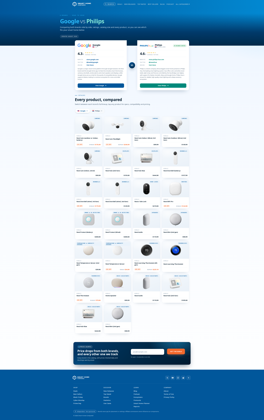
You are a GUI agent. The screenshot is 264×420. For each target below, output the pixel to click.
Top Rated (141, 4)
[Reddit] (183, 378)
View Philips (162, 86)
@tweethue (153, 62)
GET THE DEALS (176, 351)
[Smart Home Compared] (81, 377)
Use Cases (107, 403)
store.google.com (93, 59)
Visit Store (90, 65)
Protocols (137, 400)
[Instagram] (178, 378)
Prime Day (77, 403)
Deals (119, 4)
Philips (158, 45)
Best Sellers (153, 4)
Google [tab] (84, 111)
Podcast (170, 4)
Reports (137, 406)
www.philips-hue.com (156, 59)
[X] (167, 378)
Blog (162, 4)
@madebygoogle (92, 62)
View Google (99, 86)
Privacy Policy (169, 397)
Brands (65, 15)
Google (96, 45)
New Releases (130, 4)
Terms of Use (169, 394)
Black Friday (78, 397)
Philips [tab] (98, 111)
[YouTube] (173, 378)
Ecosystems (138, 397)
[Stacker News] (188, 378)
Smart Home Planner (142, 403)
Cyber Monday (78, 400)
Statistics (107, 400)
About (166, 391)
